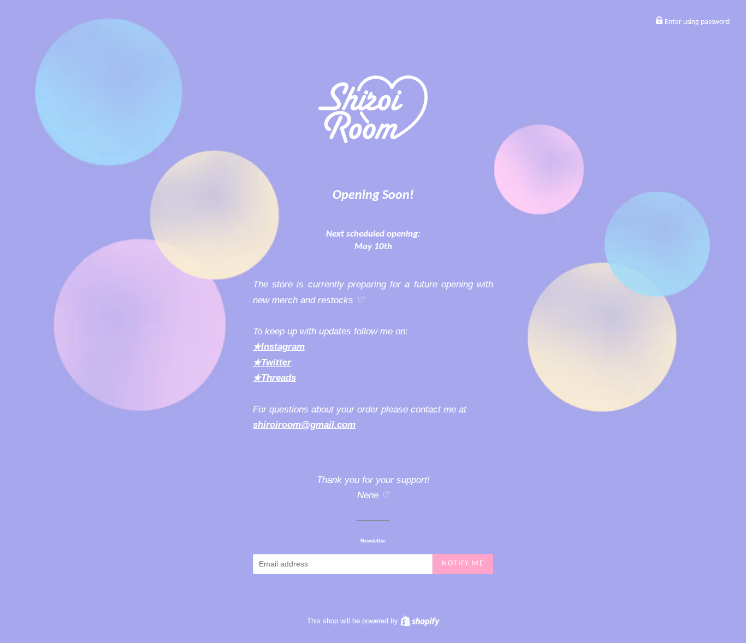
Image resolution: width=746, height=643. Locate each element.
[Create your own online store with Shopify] (420, 621)
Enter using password (696, 22)
